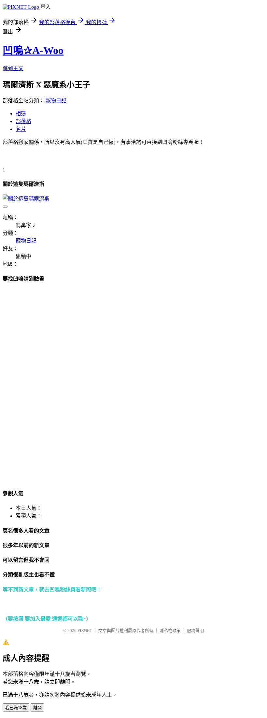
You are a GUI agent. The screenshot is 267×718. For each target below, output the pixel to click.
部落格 (23, 121)
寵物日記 (56, 100)
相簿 (21, 113)
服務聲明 (195, 630)
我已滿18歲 (16, 707)
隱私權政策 (170, 630)
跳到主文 (13, 68)
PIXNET (84, 630)
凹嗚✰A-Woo (33, 50)
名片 (21, 129)
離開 (37, 707)
